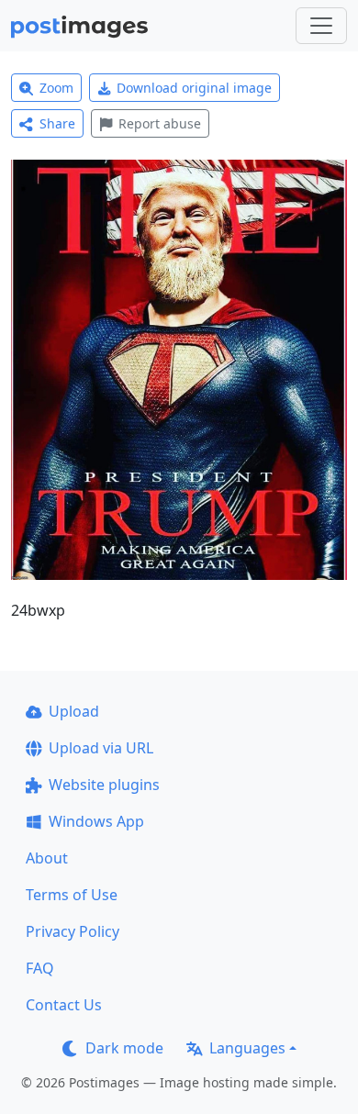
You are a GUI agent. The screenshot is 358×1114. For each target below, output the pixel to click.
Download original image (194, 87)
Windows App (96, 821)
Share (57, 123)
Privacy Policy (72, 931)
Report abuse (159, 123)
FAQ (40, 968)
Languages (247, 1048)
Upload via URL (101, 748)
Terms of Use (71, 895)
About (47, 858)
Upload (74, 711)
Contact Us (64, 1005)
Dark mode (124, 1048)
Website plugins (104, 784)
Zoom (56, 87)
